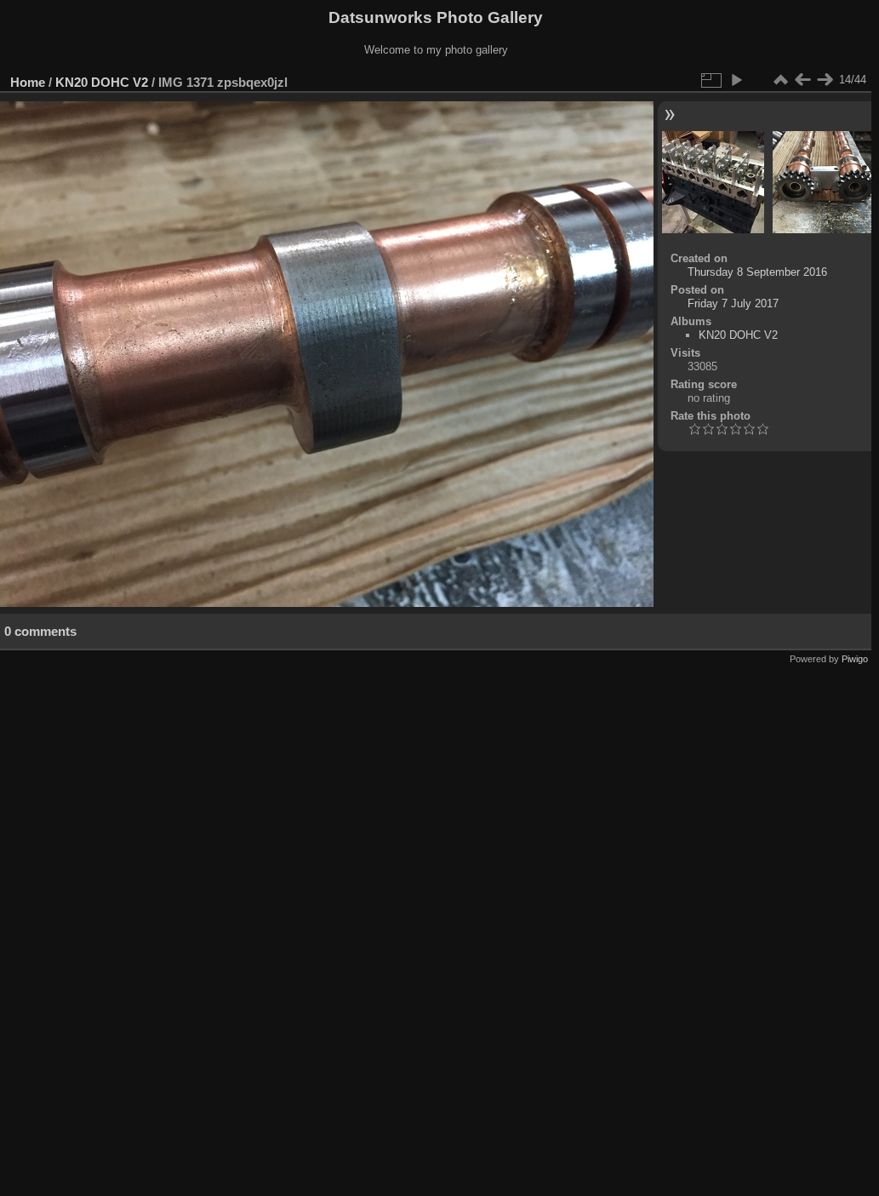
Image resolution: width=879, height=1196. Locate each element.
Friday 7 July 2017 (733, 303)
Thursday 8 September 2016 (757, 272)
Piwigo (855, 659)
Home (27, 82)
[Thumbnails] (780, 80)
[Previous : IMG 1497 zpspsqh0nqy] (802, 80)
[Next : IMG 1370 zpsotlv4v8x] (824, 80)
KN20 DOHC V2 (101, 82)
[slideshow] (736, 80)
